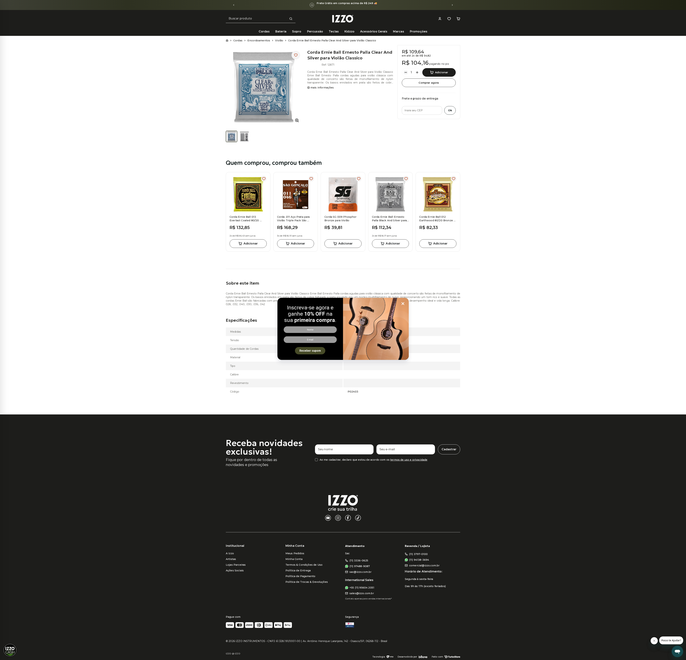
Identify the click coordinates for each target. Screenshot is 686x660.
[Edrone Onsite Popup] (343, 330)
